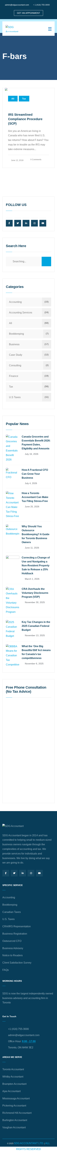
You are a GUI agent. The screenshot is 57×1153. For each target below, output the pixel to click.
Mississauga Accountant (16, 1098)
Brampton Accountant (14, 1084)
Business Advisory (12, 948)
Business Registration (14, 933)
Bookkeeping (16, 333)
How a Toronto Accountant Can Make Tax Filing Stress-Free (35, 497)
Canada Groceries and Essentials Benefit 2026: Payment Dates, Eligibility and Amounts (36, 442)
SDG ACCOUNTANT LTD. (29, 1143)
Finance (13, 376)
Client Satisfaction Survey (16, 962)
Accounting (15, 302)
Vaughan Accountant (14, 1127)
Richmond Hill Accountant (17, 1113)
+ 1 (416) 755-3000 (41, 5)
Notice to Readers (12, 955)
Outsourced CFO (11, 941)
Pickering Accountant (14, 1105)
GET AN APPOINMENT (28, 13)
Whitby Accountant (12, 1076)
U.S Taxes (15, 397)
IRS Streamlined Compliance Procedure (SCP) (25, 119)
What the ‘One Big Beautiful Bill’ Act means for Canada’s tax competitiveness (36, 652)
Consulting (15, 365)
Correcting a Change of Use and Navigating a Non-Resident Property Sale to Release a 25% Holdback (36, 565)
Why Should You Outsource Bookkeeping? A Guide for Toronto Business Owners (35, 534)
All (12, 98)
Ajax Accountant (11, 1091)
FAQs (5, 970)
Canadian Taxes (11, 912)
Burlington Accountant (14, 1120)
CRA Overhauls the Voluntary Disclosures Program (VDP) (35, 593)
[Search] (46, 261)
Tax (24, 98)
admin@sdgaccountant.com (17, 5)
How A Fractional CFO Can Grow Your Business (35, 474)
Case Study (15, 354)
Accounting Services (20, 312)
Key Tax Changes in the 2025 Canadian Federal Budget (36, 626)
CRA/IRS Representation (16, 926)
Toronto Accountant (13, 1069)
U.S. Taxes (8, 919)
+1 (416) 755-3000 (18, 1029)
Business (14, 344)
